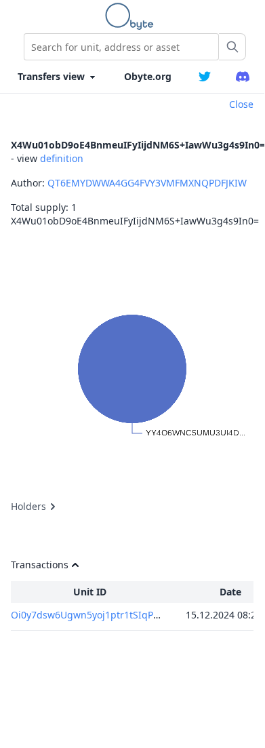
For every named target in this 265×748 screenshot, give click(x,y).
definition (61, 158)
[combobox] (121, 46)
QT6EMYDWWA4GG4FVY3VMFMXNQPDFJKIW (147, 182)
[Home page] (132, 16)
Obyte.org (147, 76)
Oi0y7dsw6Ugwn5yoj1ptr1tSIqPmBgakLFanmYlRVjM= (131, 614)
